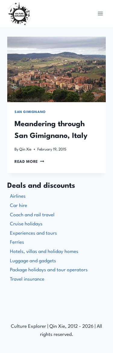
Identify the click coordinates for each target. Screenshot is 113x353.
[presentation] (56, 69)
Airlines (18, 196)
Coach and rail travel (32, 215)
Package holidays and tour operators (49, 270)
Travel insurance (27, 279)
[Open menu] (100, 13)
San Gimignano (30, 112)
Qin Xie (25, 149)
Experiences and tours (33, 233)
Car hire (18, 205)
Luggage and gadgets (33, 261)
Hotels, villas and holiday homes (44, 251)
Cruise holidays (26, 224)
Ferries (17, 242)
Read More (29, 162)
